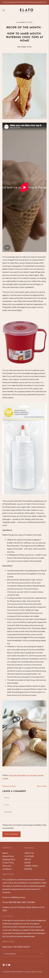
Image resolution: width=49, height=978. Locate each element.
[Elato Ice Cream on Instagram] (6, 965)
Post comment (11, 834)
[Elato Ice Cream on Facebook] (4, 965)
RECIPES (28, 869)
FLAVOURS (29, 856)
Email (7, 802)
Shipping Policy (8, 859)
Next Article (42, 786)
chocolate (21, 775)
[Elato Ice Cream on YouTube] (9, 965)
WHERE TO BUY (31, 866)
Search (5, 853)
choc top (12, 775)
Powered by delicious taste (32, 972)
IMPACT (27, 859)
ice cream (33, 775)
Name (7, 795)
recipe (40, 775)
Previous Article (9, 786)
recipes (5, 778)
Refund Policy (8, 856)
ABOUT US (29, 853)
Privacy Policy (8, 862)
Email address (10, 951)
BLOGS (27, 862)
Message (8, 809)
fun (27, 775)
